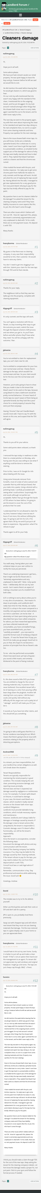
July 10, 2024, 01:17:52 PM (10, 946)
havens (6, 977)
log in (35, 20)
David (5, 891)
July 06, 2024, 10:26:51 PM (10, 432)
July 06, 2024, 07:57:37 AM (10, 247)
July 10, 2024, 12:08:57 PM (10, 894)
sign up (7, 23)
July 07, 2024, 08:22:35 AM (10, 674)
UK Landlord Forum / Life (15, 6)
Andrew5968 (8, 752)
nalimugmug (8, 53)
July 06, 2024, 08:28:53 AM (10, 283)
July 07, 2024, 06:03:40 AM (10, 545)
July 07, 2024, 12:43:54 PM (10, 755)
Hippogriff (7, 308)
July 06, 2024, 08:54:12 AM (10, 353)
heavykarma (8, 243)
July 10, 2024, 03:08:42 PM (10, 980)
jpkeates (6, 350)
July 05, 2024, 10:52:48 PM (10, 57)
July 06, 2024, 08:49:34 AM (10, 312)
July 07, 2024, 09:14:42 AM (10, 727)
